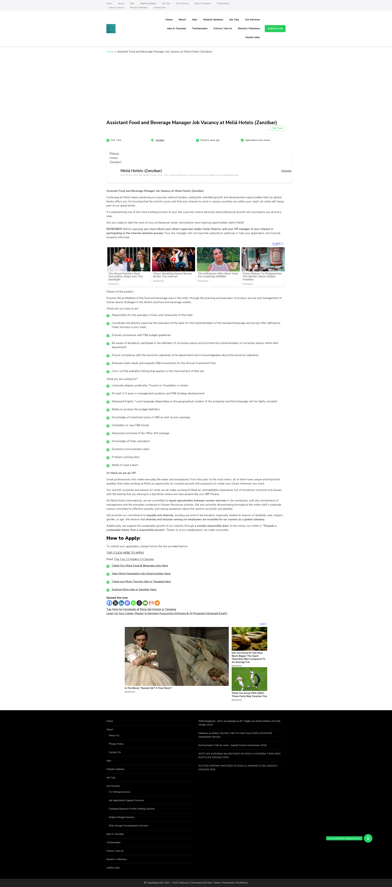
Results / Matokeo (139, 7)
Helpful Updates (148, 3)
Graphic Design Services (121, 817)
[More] (157, 603)
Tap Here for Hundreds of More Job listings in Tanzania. (141, 609)
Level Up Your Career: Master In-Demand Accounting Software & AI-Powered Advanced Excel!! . (167, 613)
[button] (368, 838)
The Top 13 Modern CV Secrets (134, 559)
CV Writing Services (119, 792)
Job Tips (166, 3)
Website (286, 171)
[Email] (145, 603)
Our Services (182, 3)
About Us (114, 735)
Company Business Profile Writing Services (132, 808)
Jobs (132, 3)
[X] (115, 603)
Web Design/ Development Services (128, 825)
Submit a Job (275, 28)
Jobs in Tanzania (203, 3)
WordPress (241, 882)
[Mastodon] (127, 603)
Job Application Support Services (126, 800)
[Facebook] (109, 603)
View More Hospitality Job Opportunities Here (141, 573)
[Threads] (139, 603)
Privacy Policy (116, 744)
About (121, 3)
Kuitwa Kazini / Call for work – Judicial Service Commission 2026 (232, 745)
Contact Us (115, 752)
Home (109, 3)
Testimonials (223, 3)
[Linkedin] (121, 603)
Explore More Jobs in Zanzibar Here (134, 589)
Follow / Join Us (116, 7)
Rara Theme (214, 882)
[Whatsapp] (133, 603)
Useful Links (160, 7)
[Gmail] (151, 603)
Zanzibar (160, 140)
